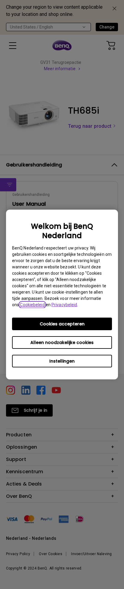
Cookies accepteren (62, 324)
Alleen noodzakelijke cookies (62, 342)
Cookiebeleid (32, 304)
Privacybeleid (64, 304)
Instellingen (62, 361)
